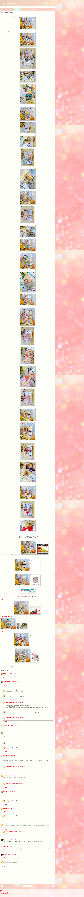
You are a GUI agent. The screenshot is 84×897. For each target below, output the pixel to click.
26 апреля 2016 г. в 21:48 (10, 673)
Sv (3, 861)
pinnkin (4, 775)
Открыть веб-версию (27, 888)
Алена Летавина (6, 725)
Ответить (4, 677)
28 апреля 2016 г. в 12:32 (21, 783)
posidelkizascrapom (16, 573)
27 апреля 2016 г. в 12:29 (12, 791)
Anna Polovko (5, 846)
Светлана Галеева (6, 755)
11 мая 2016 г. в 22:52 (8, 861)
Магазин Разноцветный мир (23, 596)
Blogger (29, 895)
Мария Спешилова (6, 681)
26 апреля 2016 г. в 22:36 (10, 732)
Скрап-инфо (4, 631)
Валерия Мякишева (7, 839)
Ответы (6, 687)
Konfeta (4, 673)
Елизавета (5, 791)
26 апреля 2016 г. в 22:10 (15, 681)
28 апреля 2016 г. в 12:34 (21, 831)
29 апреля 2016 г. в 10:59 (15, 839)
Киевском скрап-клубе (6, 616)
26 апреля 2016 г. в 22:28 (13, 695)
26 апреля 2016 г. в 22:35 (21, 702)
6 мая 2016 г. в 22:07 (12, 854)
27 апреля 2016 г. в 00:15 (21, 766)
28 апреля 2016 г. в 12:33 (21, 800)
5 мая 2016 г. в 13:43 (11, 846)
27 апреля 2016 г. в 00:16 (21, 747)
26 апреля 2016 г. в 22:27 (14, 725)
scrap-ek (9, 557)
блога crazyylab (8, 554)
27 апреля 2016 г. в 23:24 (11, 824)
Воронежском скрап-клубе (7, 599)
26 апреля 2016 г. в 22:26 (21, 690)
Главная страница (27, 885)
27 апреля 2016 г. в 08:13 (10, 775)
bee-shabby (4, 648)
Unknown (5, 808)
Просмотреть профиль (4, 893)
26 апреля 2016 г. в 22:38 (13, 711)
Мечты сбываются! (9, 3)
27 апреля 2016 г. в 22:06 (11, 808)
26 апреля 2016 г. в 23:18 (14, 755)
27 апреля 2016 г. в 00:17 (21, 717)
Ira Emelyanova (6, 854)
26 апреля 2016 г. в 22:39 (13, 742)
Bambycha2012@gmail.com (11, 690)
